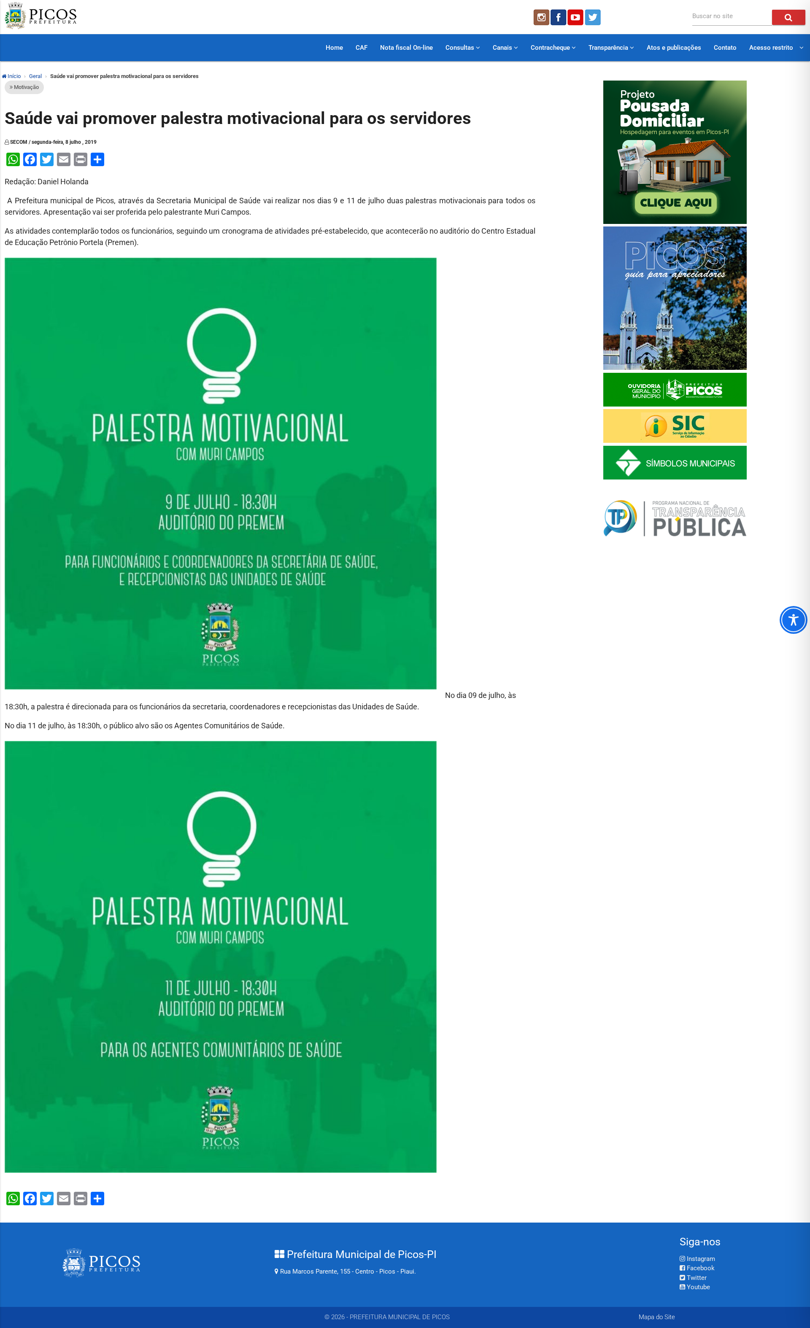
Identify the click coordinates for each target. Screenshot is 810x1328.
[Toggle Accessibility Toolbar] (793, 620)
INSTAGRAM (541, 17)
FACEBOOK (558, 17)
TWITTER (594, 17)
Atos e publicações (674, 47)
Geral (35, 76)
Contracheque (551, 47)
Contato (725, 47)
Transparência (609, 47)
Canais (503, 47)
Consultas (461, 47)
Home (334, 47)
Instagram (700, 1259)
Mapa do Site (657, 1317)
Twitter (696, 1278)
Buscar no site (712, 16)
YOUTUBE (576, 17)
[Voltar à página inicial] (40, 27)
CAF (361, 47)
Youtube (697, 1287)
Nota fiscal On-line (406, 47)
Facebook (700, 1268)
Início (13, 76)
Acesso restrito (771, 47)
